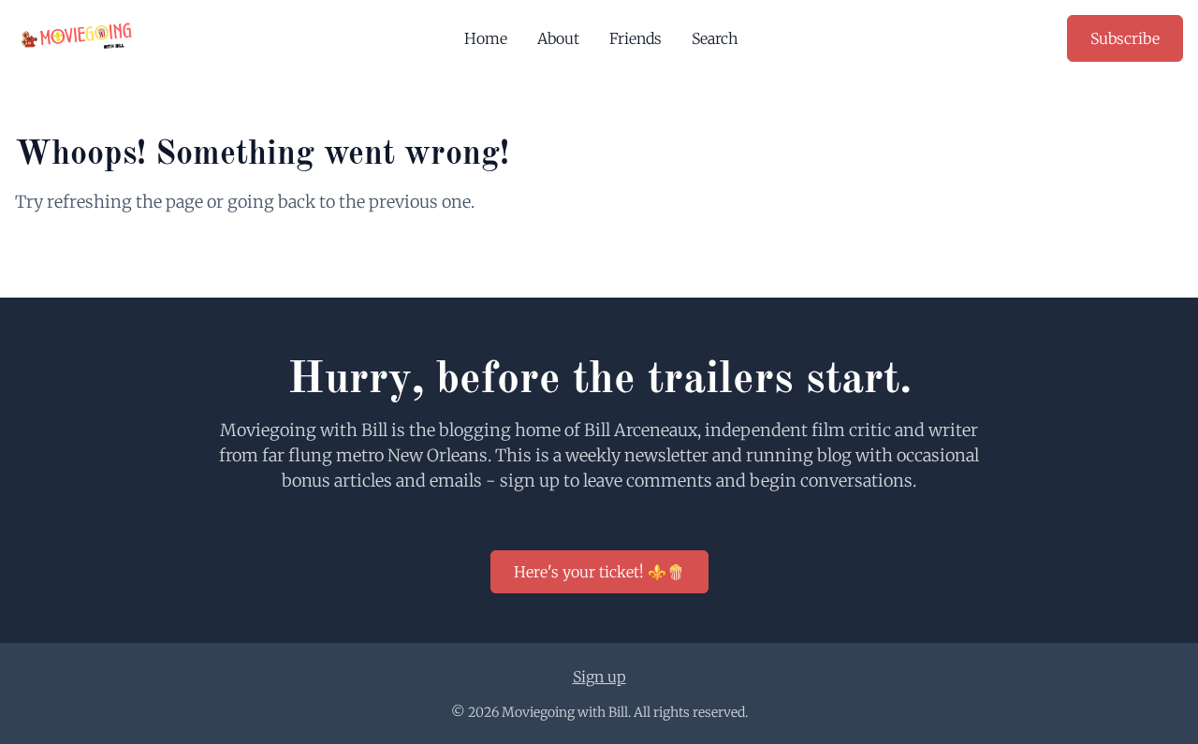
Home (485, 38)
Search (715, 38)
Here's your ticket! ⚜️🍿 (599, 571)
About (558, 38)
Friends (635, 38)
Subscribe (1125, 38)
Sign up (599, 676)
